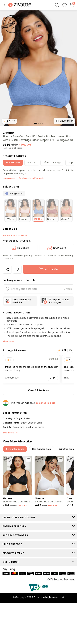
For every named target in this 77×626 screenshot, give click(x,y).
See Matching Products (31, 178)
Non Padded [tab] (13, 162)
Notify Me (51, 269)
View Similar (66, 120)
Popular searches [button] (15, 526)
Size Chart (23, 247)
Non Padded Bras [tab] (41, 449)
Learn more (9, 178)
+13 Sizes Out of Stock (15, 235)
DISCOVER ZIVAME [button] (14, 553)
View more (9, 341)
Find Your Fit (59, 247)
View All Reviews (38, 390)
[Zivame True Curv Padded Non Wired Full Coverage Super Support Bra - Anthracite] (17, 475)
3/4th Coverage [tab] (52, 162)
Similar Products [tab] (15, 449)
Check (68, 289)
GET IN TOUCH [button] (12, 561)
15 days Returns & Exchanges (59, 301)
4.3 (9, 121)
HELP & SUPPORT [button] (13, 544)
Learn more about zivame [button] (20, 517)
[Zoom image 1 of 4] (38, 68)
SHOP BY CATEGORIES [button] (16, 535)
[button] (4, 5)
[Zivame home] (19, 5)
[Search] (57, 5)
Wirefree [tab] (31, 162)
